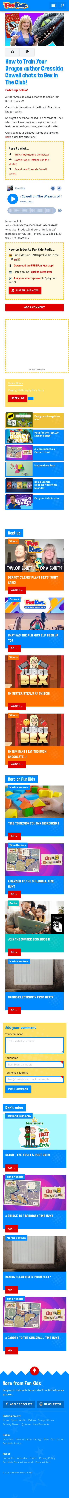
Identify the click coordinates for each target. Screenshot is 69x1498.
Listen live (17, 398)
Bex (7, 137)
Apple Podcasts (21, 1404)
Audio (22, 1420)
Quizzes (26, 1424)
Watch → (17, 590)
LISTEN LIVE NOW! (27, 290)
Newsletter (52, 1404)
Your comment (14, 1034)
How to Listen (24, 1439)
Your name (11, 1058)
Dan (46, 1439)
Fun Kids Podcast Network (18, 1462)
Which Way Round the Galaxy (32, 155)
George (37, 1439)
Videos (32, 1420)
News (6, 1420)
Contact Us (9, 1458)
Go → (14, 648)
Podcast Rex (42, 1462)
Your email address (16, 1073)
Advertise (22, 1458)
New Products (41, 1424)
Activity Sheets (11, 1424)
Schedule (8, 1439)
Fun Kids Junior (12, 1443)
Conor (60, 1439)
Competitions (46, 1420)
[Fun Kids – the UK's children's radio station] (17, 5)
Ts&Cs (33, 1458)
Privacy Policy (47, 1458)
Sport (14, 1420)
